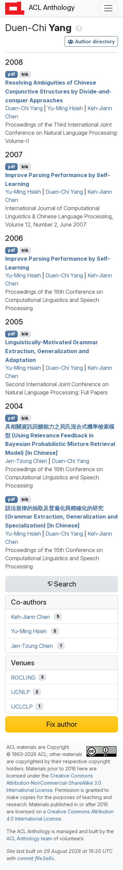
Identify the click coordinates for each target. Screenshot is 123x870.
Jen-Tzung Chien (26, 461)
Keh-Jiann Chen (30, 616)
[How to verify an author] (78, 27)
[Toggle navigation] (108, 8)
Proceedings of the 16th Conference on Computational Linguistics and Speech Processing (54, 477)
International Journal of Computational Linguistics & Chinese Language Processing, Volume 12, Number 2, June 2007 (59, 216)
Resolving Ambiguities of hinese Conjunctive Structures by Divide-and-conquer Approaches (58, 91)
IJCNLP (20, 691)
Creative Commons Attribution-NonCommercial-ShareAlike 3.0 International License (53, 783)
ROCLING (23, 677)
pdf (11, 74)
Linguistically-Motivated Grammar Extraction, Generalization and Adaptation (51, 351)
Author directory (95, 41)
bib (25, 74)
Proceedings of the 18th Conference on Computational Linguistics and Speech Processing (54, 299)
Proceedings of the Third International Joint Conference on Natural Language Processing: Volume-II (61, 132)
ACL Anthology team (29, 838)
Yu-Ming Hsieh (65, 108)
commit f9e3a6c (35, 858)
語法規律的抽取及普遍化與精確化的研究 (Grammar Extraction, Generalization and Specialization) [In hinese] (61, 516)
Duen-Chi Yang (24, 108)
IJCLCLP (22, 706)
